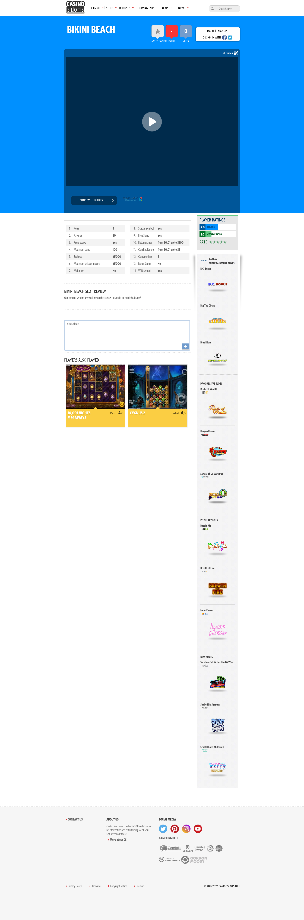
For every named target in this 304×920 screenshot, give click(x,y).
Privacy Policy (75, 886)
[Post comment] (185, 346)
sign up (222, 31)
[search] (211, 9)
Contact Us (75, 819)
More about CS (118, 839)
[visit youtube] (198, 829)
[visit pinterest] (174, 829)
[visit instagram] (186, 829)
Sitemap (140, 886)
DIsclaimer (96, 886)
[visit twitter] (163, 829)
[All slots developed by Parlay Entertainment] (132, 200)
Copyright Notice (118, 886)
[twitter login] (230, 37)
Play (218, 284)
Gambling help (168, 838)
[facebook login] (224, 37)
